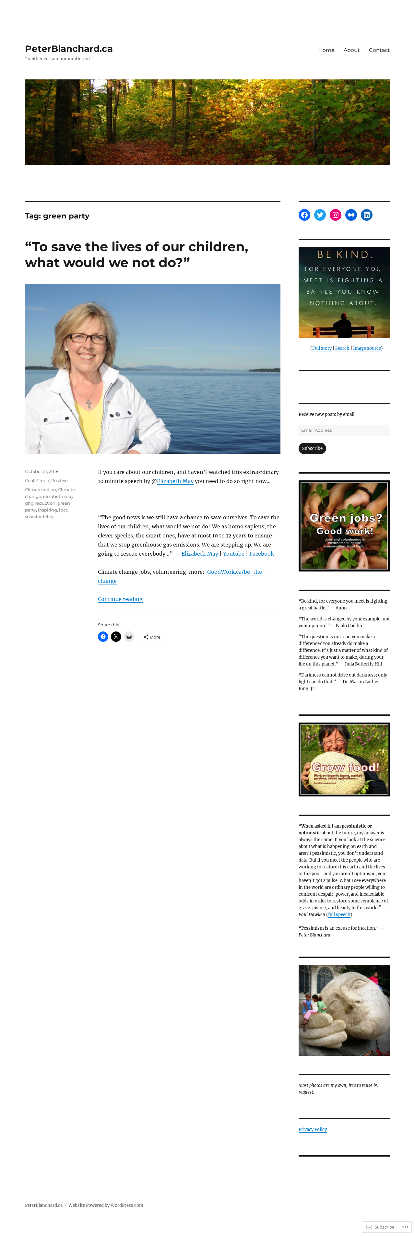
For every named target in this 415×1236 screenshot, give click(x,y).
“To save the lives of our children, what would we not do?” (136, 254)
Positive (59, 480)
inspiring (47, 509)
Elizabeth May (175, 481)
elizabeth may (58, 496)
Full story (322, 348)
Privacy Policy (313, 1129)
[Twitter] (320, 215)
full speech (339, 914)
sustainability (39, 516)
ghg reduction (40, 503)
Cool (29, 480)
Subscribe (312, 448)
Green (42, 480)
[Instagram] (335, 215)
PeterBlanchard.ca (69, 48)
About (352, 50)
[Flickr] (351, 215)
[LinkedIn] (367, 215)
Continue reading (120, 599)
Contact (379, 50)
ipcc (63, 509)
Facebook (261, 553)
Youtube (233, 553)
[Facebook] (304, 215)
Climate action (40, 489)
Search (342, 348)
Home (326, 50)
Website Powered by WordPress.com (105, 1205)
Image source (367, 348)
